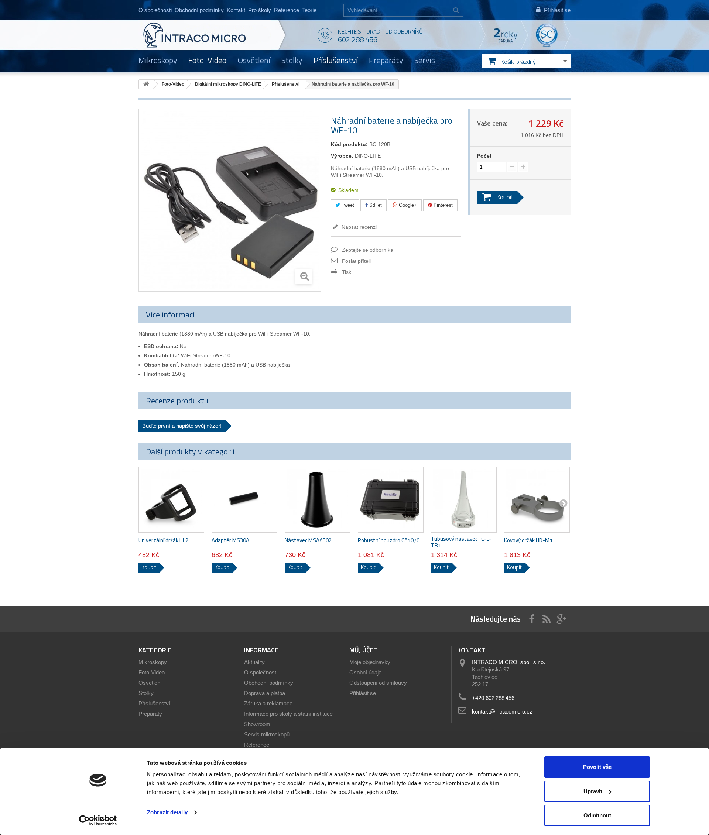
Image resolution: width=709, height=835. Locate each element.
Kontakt (236, 10)
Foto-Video (207, 60)
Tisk (346, 272)
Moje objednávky (369, 662)
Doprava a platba (264, 693)
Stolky (291, 60)
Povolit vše (597, 767)
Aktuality (254, 662)
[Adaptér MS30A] (244, 500)
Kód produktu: (349, 144)
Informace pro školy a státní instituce (288, 714)
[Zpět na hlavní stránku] (146, 84)
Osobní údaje (365, 672)
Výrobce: (342, 156)
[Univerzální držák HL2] (171, 500)
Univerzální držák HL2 (163, 540)
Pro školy (259, 10)
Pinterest (442, 205)
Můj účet (363, 650)
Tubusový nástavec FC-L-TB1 (461, 542)
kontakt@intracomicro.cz (502, 711)
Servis (424, 60)
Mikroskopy (157, 60)
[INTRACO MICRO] (209, 35)
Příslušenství (336, 60)
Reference (286, 10)
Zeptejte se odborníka (367, 250)
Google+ (407, 205)
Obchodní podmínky (199, 10)
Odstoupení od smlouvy (378, 683)
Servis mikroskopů (267, 734)
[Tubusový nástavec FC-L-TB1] (464, 500)
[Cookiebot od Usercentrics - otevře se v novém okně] (98, 820)
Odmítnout (597, 815)
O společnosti (155, 10)
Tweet (347, 205)
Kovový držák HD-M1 (528, 540)
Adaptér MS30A (230, 540)
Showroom (257, 724)
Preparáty (386, 60)
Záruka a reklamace (268, 703)
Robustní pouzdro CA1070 (388, 540)
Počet (484, 156)
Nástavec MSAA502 (308, 540)
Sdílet (375, 205)
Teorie (309, 10)
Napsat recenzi (358, 227)
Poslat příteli (356, 261)
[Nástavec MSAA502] (317, 500)
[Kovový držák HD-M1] (537, 500)
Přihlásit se (362, 693)
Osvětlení (253, 60)
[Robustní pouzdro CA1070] (391, 500)
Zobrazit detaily (167, 812)
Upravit (592, 791)
